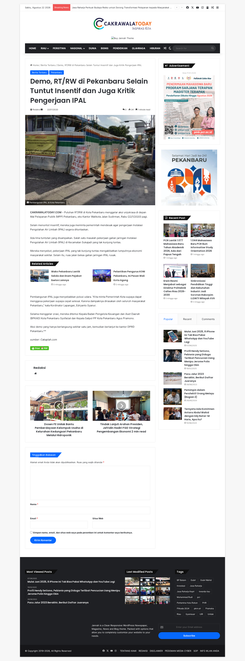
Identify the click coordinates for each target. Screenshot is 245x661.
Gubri (193, 580)
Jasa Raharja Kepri (185, 591)
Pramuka (210, 608)
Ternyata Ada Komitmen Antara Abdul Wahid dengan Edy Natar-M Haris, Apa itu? (199, 414)
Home (32, 48)
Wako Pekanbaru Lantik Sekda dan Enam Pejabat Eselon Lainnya (66, 276)
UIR (201, 614)
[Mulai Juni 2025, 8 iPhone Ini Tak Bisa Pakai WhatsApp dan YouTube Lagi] (173, 336)
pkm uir (197, 608)
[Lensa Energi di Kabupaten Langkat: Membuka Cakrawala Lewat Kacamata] (147, 600)
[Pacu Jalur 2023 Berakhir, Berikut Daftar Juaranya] (173, 378)
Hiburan (155, 48)
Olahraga (138, 48)
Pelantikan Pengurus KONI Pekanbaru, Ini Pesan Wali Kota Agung (129, 276)
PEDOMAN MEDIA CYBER (178, 651)
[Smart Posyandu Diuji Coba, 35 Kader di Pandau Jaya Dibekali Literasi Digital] (132, 600)
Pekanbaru (56, 72)
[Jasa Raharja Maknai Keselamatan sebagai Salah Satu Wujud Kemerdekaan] (163, 581)
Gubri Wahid (206, 580)
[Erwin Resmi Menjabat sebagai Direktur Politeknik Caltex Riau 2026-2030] (176, 271)
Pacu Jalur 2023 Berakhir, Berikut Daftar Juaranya (198, 377)
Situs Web (97, 518)
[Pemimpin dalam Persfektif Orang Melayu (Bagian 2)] (173, 396)
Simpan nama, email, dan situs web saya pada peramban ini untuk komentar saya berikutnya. (83, 532)
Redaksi (40, 368)
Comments (208, 319)
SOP (196, 651)
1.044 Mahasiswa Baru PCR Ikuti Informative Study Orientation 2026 (202, 246)
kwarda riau (204, 591)
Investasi (181, 586)
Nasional (76, 48)
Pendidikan (120, 48)
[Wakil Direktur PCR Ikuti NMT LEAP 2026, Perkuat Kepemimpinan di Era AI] (163, 591)
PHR (204, 603)
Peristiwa (59, 48)
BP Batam (181, 580)
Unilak (211, 614)
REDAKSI (143, 651)
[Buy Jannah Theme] (122, 38)
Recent (187, 319)
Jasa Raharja (196, 586)
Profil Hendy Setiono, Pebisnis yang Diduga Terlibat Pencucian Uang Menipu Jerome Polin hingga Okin (199, 358)
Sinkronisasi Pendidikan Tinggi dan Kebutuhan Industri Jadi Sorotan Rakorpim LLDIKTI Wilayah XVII (203, 289)
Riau (43, 48)
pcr (198, 597)
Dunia (92, 48)
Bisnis (104, 48)
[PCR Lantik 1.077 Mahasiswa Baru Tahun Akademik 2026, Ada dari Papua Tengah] (176, 230)
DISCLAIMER (156, 651)
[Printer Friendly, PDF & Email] (39, 348)
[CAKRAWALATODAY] (123, 24)
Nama (34, 504)
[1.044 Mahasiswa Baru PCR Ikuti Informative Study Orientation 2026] (203, 230)
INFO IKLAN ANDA (209, 651)
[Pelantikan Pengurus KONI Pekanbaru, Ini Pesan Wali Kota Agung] (102, 275)
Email (34, 518)
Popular (168, 319)
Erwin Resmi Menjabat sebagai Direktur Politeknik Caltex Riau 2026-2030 (175, 288)
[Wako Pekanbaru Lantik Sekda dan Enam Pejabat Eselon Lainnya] (39, 275)
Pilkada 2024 (183, 608)
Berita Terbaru (48, 65)
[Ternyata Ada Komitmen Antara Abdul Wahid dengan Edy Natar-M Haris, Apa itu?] (173, 413)
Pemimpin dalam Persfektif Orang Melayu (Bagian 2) (199, 393)
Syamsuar (190, 614)
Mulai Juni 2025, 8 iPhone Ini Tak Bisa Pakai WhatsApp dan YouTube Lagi (199, 337)
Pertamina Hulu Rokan (187, 603)
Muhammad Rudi (184, 597)
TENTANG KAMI (128, 651)
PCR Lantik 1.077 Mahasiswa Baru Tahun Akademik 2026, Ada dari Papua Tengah (174, 247)
